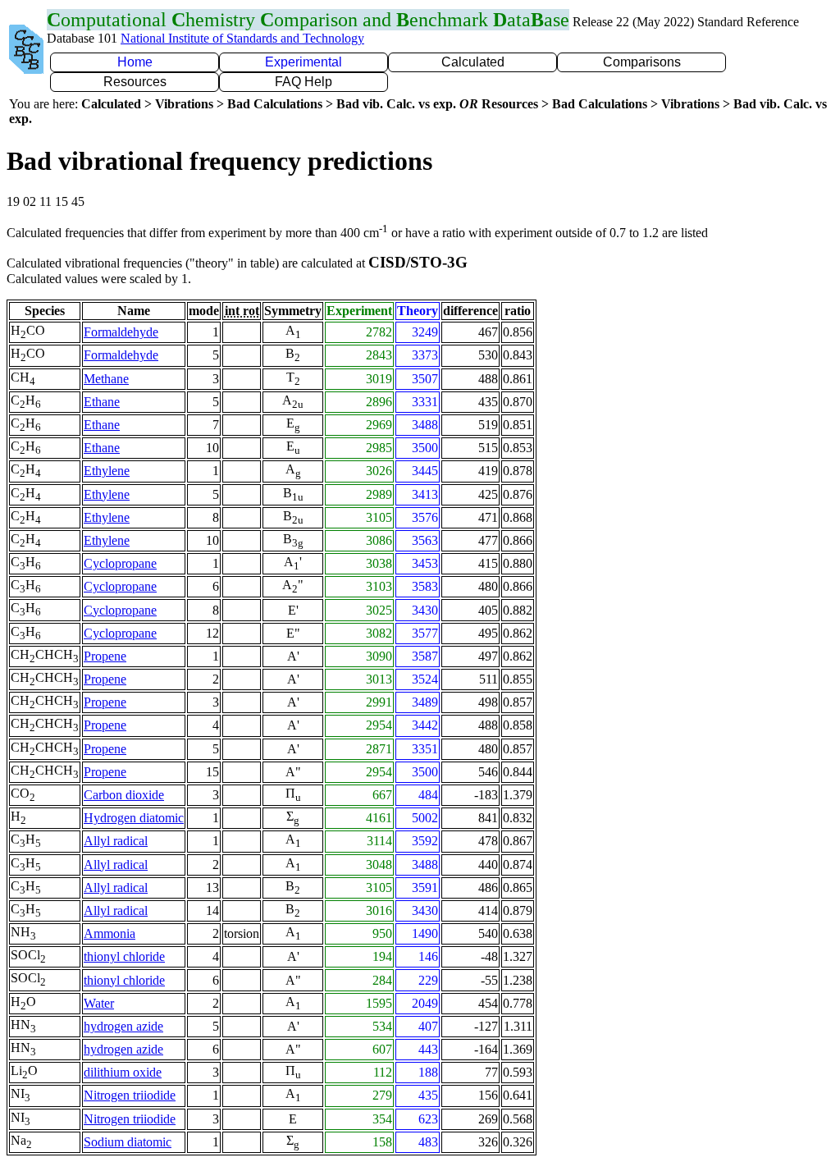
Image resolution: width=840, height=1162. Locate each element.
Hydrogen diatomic (134, 818)
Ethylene (107, 471)
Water (99, 1003)
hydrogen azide (123, 1026)
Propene (105, 656)
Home (135, 62)
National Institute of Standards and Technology (242, 38)
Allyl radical (116, 841)
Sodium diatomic (127, 1142)
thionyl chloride (124, 956)
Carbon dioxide (124, 795)
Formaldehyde (121, 332)
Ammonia (109, 933)
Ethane (102, 402)
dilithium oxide (123, 1072)
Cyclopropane (120, 563)
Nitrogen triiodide (130, 1095)
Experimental (303, 62)
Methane (106, 379)
